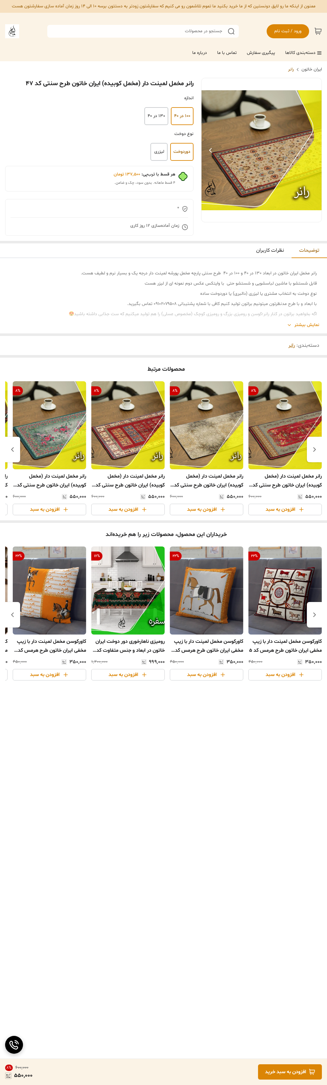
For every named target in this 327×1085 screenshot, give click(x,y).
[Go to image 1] (264, 215)
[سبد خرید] (318, 31)
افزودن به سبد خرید (285, 1071)
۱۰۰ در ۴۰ (182, 116)
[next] (12, 449)
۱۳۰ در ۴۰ (156, 116)
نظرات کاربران (270, 250)
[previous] (314, 449)
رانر (291, 69)
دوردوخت (181, 152)
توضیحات (309, 250)
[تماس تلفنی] (14, 1045)
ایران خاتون (311, 69)
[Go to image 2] (256, 215)
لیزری (159, 152)
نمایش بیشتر (306, 325)
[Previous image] (210, 150)
